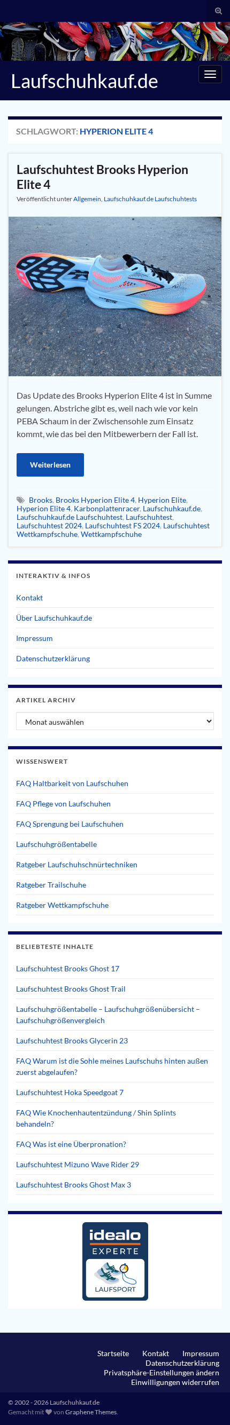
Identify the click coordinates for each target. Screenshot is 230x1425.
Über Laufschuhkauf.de (54, 617)
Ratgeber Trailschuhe (51, 884)
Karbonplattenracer (107, 508)
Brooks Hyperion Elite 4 (95, 499)
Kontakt (29, 597)
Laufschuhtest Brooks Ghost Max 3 (73, 1184)
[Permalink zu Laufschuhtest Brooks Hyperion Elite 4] (115, 295)
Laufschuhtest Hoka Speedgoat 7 (70, 1092)
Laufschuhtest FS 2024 (122, 525)
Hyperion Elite (162, 499)
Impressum (34, 638)
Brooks (40, 499)
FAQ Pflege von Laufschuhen (63, 803)
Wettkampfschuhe (111, 534)
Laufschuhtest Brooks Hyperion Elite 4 (102, 177)
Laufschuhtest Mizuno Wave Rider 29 (77, 1164)
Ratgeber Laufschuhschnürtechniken (76, 864)
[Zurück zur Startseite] (115, 41)
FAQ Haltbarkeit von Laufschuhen (72, 783)
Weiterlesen (50, 464)
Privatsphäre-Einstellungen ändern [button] (161, 1372)
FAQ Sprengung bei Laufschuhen (70, 823)
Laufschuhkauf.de (84, 80)
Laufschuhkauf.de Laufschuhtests (150, 199)
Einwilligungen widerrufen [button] (175, 1382)
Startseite (113, 1353)
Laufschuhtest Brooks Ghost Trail (71, 988)
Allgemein (87, 199)
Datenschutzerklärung (53, 658)
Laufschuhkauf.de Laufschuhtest (69, 516)
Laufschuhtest (149, 516)
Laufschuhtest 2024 (49, 525)
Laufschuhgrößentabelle (56, 844)
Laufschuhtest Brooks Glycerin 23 (72, 1040)
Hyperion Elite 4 (44, 508)
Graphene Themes (91, 1412)
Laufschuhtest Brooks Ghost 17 (67, 968)
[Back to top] (206, 1401)
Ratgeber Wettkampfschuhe (62, 904)
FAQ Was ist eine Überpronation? (71, 1144)
